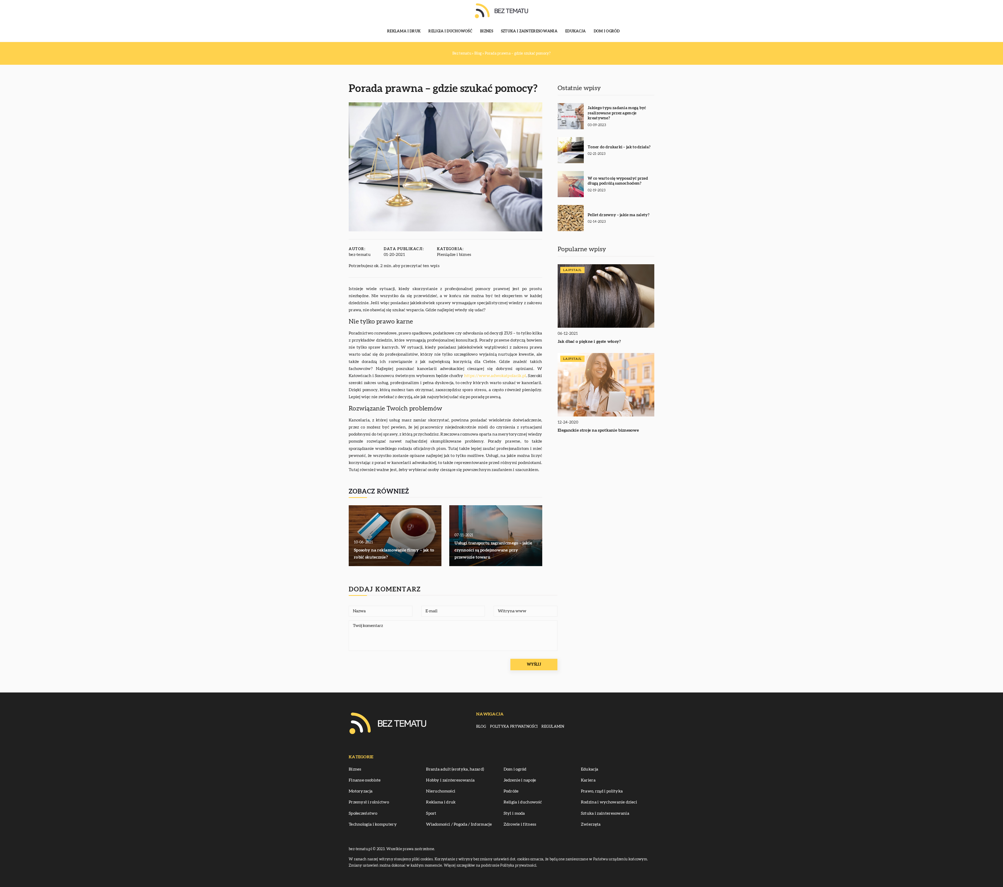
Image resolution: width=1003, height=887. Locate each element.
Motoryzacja (360, 791)
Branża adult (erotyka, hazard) (455, 769)
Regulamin (552, 727)
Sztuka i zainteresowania (529, 31)
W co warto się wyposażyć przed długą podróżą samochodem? (618, 181)
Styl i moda (514, 813)
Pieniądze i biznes (454, 254)
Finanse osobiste (365, 780)
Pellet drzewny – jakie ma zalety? (618, 215)
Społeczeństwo (363, 813)
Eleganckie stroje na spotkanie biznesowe (598, 430)
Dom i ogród (607, 31)
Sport (431, 813)
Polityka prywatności (514, 727)
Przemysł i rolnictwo (369, 802)
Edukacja (575, 31)
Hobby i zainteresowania (450, 780)
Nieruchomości (440, 791)
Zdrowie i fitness (520, 824)
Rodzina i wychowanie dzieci (609, 802)
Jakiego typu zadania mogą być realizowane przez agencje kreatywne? (617, 113)
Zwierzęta (591, 824)
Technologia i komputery (373, 824)
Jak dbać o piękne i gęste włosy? (589, 341)
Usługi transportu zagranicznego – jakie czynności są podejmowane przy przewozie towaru (493, 550)
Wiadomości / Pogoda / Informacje (459, 824)
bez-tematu (360, 254)
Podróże (511, 791)
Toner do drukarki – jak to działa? (619, 147)
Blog (481, 727)
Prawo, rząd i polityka (602, 791)
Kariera (588, 780)
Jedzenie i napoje (520, 780)
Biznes (486, 31)
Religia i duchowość (450, 31)
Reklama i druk (404, 31)
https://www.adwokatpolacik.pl (495, 376)
